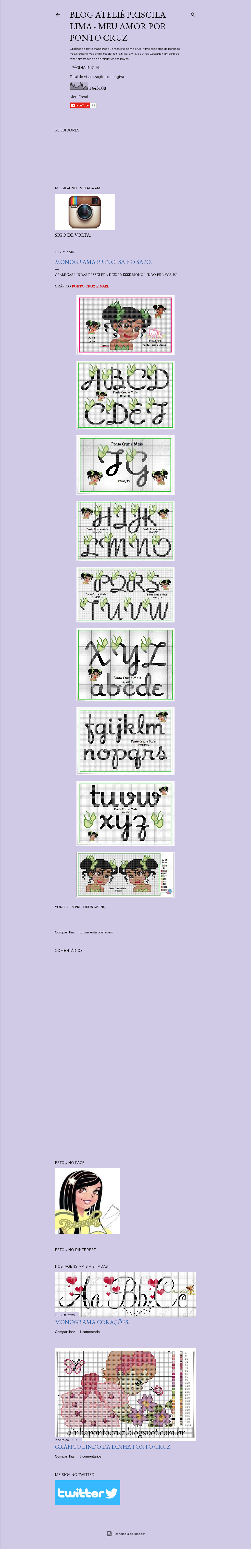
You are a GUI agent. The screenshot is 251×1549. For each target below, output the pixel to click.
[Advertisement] (125, 1114)
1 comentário (89, 1332)
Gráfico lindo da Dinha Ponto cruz (112, 1446)
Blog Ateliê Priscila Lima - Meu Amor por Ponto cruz (118, 26)
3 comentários (90, 1456)
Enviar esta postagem (96, 932)
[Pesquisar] (193, 13)
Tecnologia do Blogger (129, 1534)
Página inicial (85, 67)
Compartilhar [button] (65, 932)
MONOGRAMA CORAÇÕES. (92, 1322)
